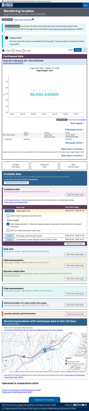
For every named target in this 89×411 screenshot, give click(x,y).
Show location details (75, 314)
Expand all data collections (16, 182)
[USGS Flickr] (80, 405)
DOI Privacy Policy (9, 405)
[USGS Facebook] (74, 405)
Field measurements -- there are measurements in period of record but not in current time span (45, 225)
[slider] (83, 117)
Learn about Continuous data (16, 202)
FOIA (74, 408)
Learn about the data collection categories (21, 179)
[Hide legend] (85, 358)
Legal (20, 405)
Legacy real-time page (23, 19)
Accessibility (29, 405)
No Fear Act (65, 408)
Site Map (39, 405)
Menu (86, 5)
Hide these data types (75, 194)
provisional (82, 120)
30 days (18, 50)
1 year (28, 50)
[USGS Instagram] (85, 405)
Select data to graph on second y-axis (25, 215)
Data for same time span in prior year (25, 230)
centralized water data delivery (62, 29)
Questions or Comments (44, 400)
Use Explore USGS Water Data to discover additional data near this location (33, 330)
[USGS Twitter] (71, 405)
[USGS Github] (77, 405)
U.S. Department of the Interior (15, 408)
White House (54, 408)
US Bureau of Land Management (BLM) (17, 392)
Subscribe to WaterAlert (13, 63)
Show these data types (75, 254)
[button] (44, 350)
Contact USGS (50, 405)
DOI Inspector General (38, 408)
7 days (8, 50)
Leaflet (11, 372)
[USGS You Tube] (83, 405)
